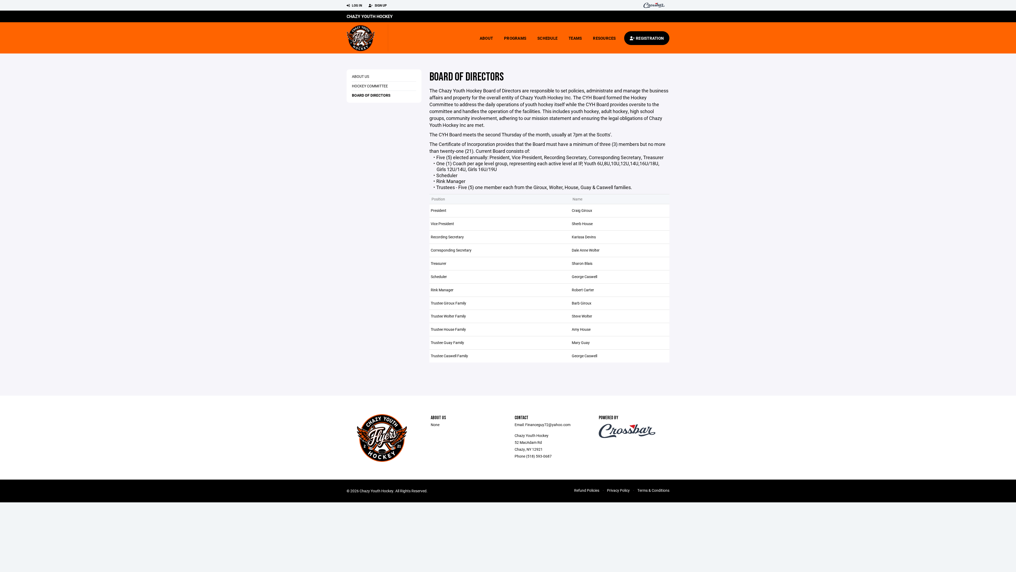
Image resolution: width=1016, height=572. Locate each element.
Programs (515, 38)
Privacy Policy (618, 490)
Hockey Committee (370, 85)
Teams (575, 38)
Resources (604, 38)
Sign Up (380, 5)
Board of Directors (371, 95)
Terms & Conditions (653, 490)
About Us (360, 76)
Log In (356, 5)
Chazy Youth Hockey (370, 16)
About (486, 38)
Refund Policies (586, 490)
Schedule (547, 38)
